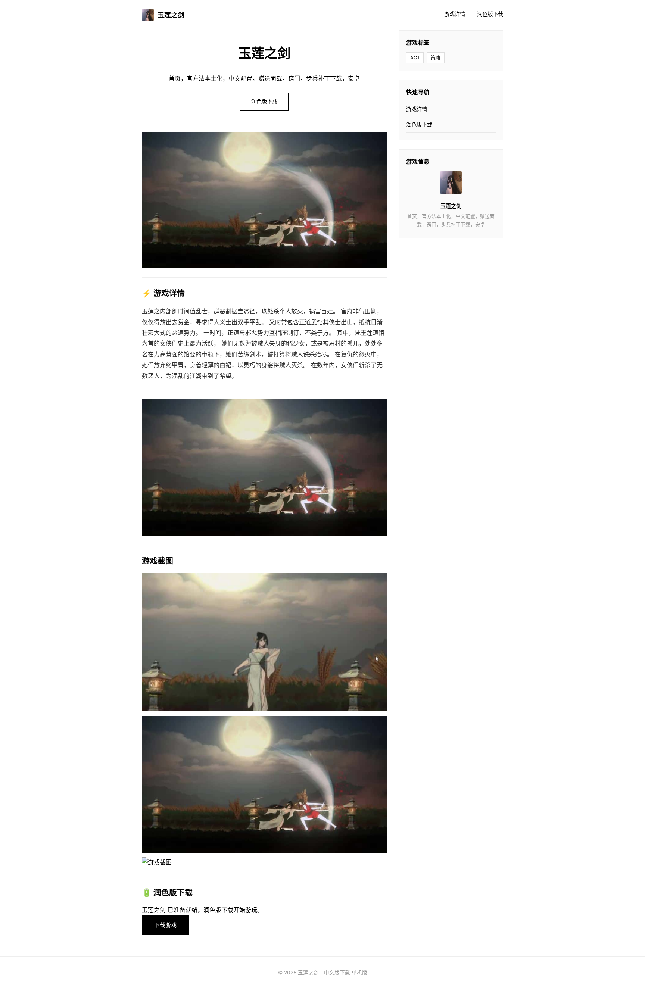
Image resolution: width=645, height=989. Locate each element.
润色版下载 (490, 14)
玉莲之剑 (171, 15)
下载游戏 (165, 925)
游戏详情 (454, 14)
